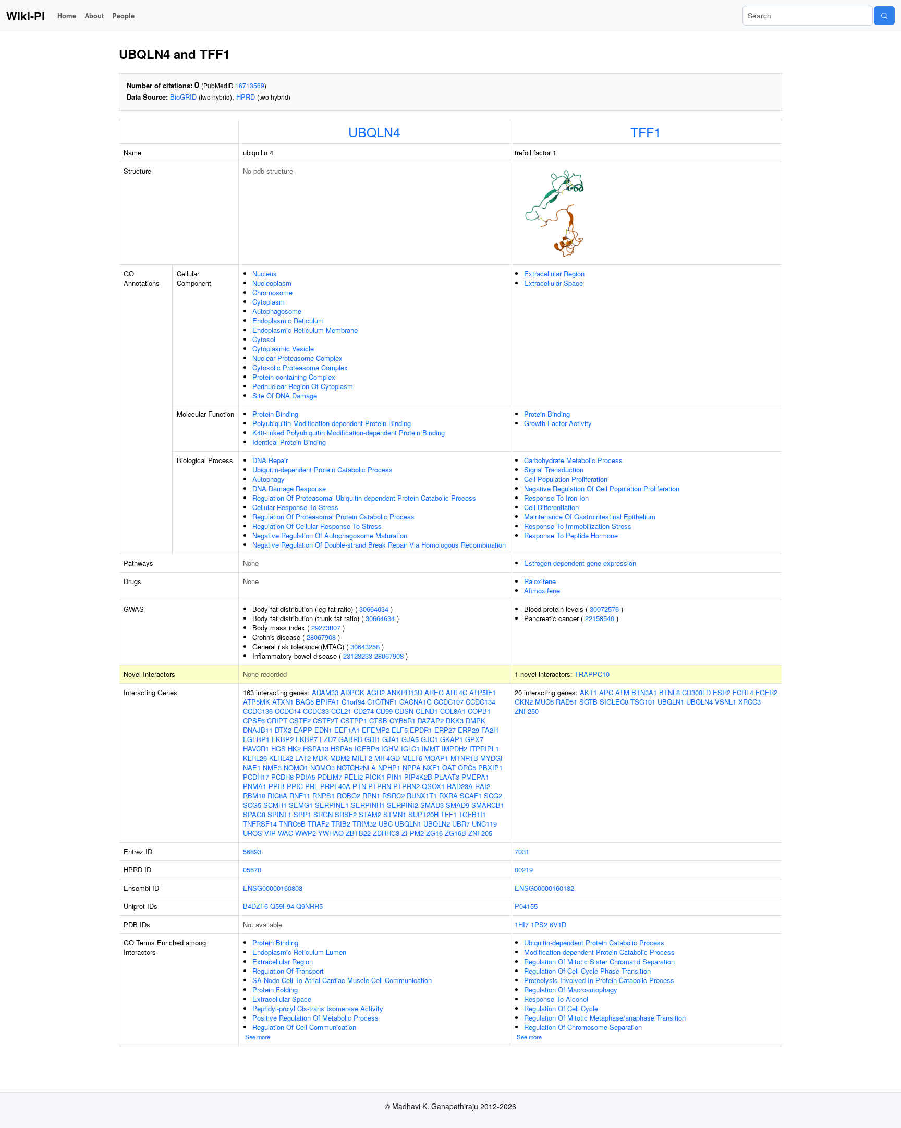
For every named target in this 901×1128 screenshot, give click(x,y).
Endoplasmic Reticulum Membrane (305, 330)
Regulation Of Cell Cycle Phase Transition (587, 971)
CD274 (364, 711)
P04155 (526, 906)
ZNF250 (527, 711)
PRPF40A (335, 786)
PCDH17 (256, 777)
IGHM (390, 749)
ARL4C (456, 692)
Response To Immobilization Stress (577, 526)
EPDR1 (421, 730)
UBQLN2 (436, 824)
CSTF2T (325, 720)
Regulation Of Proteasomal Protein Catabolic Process (333, 516)
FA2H (489, 730)
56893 (252, 851)
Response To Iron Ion (556, 498)
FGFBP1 (256, 739)
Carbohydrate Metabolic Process (573, 460)
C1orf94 (353, 702)
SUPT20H (423, 814)
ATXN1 (283, 702)
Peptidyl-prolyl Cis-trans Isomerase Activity (317, 1008)
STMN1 (394, 814)
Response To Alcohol (556, 999)
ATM (622, 692)
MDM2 (340, 758)
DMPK (475, 720)
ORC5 (467, 767)
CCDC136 (258, 711)
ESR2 (721, 692)
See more (257, 1037)
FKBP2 (283, 739)
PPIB (277, 786)
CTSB (378, 720)
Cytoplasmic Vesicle (283, 349)
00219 (524, 870)
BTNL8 (669, 692)
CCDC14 (288, 711)
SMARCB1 (487, 805)
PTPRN (379, 786)
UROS (252, 833)
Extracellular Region (554, 273)
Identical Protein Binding (289, 442)
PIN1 (394, 777)
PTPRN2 (406, 786)
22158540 (599, 618)
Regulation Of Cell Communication (304, 1027)
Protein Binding (275, 414)
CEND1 (427, 711)
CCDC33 (316, 711)
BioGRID (183, 97)
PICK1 (375, 777)
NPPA (412, 767)
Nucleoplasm (271, 283)
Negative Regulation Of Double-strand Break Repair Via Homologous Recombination (379, 545)
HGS (278, 749)
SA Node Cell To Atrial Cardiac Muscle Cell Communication (342, 980)
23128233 (357, 656)
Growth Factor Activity (558, 423)
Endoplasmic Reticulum (288, 320)
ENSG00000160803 (272, 888)
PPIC (295, 786)
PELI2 (353, 777)
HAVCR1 (256, 749)
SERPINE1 (332, 805)
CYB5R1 (402, 720)
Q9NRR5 (309, 906)
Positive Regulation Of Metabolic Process (315, 1018)
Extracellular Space (553, 283)
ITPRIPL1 (484, 749)
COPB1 (479, 711)
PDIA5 (305, 777)
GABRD (350, 739)
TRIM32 (364, 824)
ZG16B (455, 833)
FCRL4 (743, 692)
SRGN (323, 814)
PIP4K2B (418, 777)
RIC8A (277, 795)
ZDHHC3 (386, 833)
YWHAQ (331, 833)
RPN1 (371, 795)
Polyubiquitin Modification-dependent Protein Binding (331, 423)
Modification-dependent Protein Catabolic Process (599, 952)
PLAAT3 (446, 777)
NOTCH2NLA (356, 767)
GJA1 (390, 739)
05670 (252, 870)
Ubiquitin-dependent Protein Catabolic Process (322, 470)
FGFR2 (766, 692)
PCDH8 (282, 777)
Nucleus (264, 273)
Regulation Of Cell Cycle (561, 1008)
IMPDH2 (454, 749)
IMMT (431, 749)
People (123, 15)
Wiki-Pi (25, 15)
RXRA (448, 795)
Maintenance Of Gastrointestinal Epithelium (589, 516)
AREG (434, 692)
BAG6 (305, 702)
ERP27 (445, 730)
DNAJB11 (258, 730)
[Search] (884, 15)
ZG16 (434, 833)
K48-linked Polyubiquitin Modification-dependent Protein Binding (348, 433)
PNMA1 (254, 786)
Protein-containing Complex (293, 377)
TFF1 (645, 131)
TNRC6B (292, 824)
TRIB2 (340, 824)
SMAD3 (432, 805)
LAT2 (303, 758)
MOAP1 (436, 758)
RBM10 (254, 795)
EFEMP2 (375, 730)
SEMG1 (301, 805)
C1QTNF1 (382, 702)
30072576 (604, 609)
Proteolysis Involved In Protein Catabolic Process (599, 980)
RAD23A (460, 786)
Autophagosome (276, 311)
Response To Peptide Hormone (571, 535)
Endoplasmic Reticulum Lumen (299, 952)
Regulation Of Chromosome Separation (583, 1027)
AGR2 (376, 692)
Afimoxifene (542, 591)
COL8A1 (453, 711)
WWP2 (305, 833)
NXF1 (431, 767)
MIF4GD (387, 758)
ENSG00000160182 (544, 888)
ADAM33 (325, 692)
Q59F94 (282, 906)
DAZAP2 (431, 720)
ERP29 (468, 730)
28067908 (321, 637)
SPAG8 (254, 814)
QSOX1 (433, 786)
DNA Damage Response (289, 488)
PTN (359, 786)
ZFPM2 (412, 833)
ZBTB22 (358, 833)
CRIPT (277, 720)
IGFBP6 (367, 749)
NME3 (272, 767)
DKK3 (455, 720)
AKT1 (588, 692)
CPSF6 (254, 720)
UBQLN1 (408, 824)
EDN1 (323, 730)
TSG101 (642, 702)
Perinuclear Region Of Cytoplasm (302, 386)
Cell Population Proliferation (565, 479)
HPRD (245, 97)
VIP (270, 833)
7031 (522, 851)
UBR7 (461, 824)
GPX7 (474, 739)
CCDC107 (449, 702)
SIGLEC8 (614, 702)
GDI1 (372, 739)
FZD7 (328, 739)
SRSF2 (346, 814)
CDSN (404, 711)
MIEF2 (362, 758)
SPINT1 (279, 814)
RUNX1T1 (422, 795)
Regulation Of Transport (288, 971)
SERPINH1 (368, 805)
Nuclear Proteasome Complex (297, 358)
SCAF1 (471, 795)
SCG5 (252, 805)
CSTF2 (300, 720)
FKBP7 (307, 739)
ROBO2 (348, 795)
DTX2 (283, 730)
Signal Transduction (553, 470)
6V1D (558, 924)
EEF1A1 (347, 730)
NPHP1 (389, 767)
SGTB (588, 702)
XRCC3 (749, 702)
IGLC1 (410, 749)
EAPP (303, 730)
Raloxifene (540, 581)
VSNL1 (725, 702)
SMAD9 (457, 805)
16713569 (249, 85)
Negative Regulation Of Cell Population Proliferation (601, 488)
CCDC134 (480, 702)
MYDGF (492, 758)
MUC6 (544, 702)
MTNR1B (464, 758)
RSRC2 (393, 795)
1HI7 (522, 924)
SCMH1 (275, 805)
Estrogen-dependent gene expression (580, 563)
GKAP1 (451, 739)
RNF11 (299, 795)
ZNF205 (480, 833)
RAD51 (566, 702)
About (94, 15)
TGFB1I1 (472, 814)
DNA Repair (270, 460)
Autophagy (268, 479)
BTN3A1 (644, 692)
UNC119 (484, 824)
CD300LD (696, 692)
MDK (320, 758)
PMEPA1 (475, 777)
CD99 (384, 711)
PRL (311, 786)
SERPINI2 (402, 805)
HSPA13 (315, 749)
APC (606, 692)
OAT (449, 767)
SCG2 (493, 795)
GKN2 (524, 702)
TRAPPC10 (592, 674)
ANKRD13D (404, 692)
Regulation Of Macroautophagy (570, 989)
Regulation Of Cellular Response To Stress (317, 526)
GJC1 (429, 739)
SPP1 (302, 814)
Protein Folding (275, 989)
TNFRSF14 (260, 824)
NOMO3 (322, 767)
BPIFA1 (327, 702)
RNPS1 (323, 795)
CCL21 (341, 711)
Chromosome (272, 292)
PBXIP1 (490, 767)
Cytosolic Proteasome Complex (300, 367)
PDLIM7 (330, 777)
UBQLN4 (374, 131)
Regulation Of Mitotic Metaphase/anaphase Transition (605, 1018)
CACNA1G (415, 702)
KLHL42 (281, 758)
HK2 (294, 749)
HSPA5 (341, 749)
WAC (285, 833)
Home (66, 15)
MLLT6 (412, 758)
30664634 (373, 609)
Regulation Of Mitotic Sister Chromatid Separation (599, 961)
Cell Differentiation (551, 507)
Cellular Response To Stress (295, 507)
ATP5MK (256, 702)
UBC (386, 824)
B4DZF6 (255, 906)
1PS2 (539, 924)
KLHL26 (255, 758)
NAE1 (252, 767)
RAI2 (482, 786)
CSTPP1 (353, 720)
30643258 (365, 646)
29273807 (325, 628)
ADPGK (352, 692)
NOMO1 (296, 767)
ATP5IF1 (482, 692)
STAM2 (370, 814)
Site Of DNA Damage (284, 396)
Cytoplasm (268, 302)
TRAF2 (318, 824)
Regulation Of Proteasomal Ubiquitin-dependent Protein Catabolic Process (364, 498)
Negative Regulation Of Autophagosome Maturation (329, 535)
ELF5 (400, 730)
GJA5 (410, 739)
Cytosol (263, 339)
